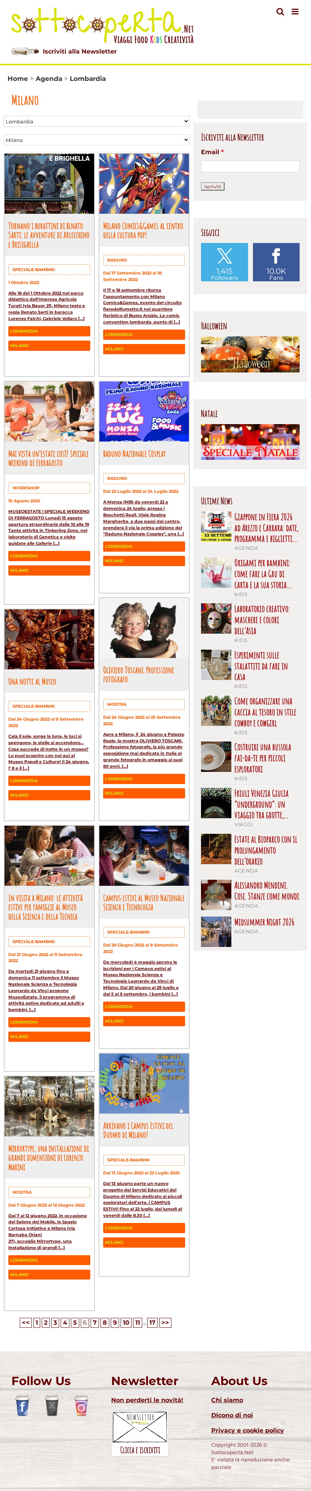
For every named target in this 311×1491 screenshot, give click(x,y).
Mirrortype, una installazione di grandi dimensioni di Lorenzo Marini (48, 1157)
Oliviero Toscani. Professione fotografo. (138, 674)
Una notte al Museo (32, 681)
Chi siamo (227, 1400)
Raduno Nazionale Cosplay (134, 453)
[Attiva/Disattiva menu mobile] (296, 12)
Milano (19, 345)
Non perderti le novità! (147, 1400)
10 (126, 1322)
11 (137, 1322)
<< (26, 1322)
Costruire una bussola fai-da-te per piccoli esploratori (262, 758)
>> (165, 1322)
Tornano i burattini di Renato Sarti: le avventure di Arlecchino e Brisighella (49, 234)
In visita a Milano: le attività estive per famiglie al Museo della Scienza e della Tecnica (45, 906)
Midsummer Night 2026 (264, 922)
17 (152, 1322)
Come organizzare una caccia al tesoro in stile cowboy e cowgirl (265, 712)
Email (212, 152)
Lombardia (24, 331)
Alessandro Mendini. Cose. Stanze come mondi (266, 891)
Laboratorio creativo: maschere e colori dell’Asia (262, 619)
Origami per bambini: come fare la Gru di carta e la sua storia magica (262, 573)
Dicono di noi (232, 1415)
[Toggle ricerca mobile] (280, 12)
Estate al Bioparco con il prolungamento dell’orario (265, 850)
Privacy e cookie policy (247, 1430)
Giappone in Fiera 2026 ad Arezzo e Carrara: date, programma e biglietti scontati (266, 527)
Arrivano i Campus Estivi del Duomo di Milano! (138, 1130)
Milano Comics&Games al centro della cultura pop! (143, 230)
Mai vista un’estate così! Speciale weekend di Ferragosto (48, 458)
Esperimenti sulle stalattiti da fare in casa (261, 666)
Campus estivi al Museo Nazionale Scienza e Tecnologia (144, 902)
